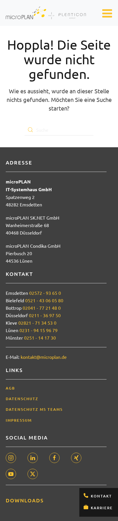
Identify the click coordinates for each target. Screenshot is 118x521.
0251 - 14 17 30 (40, 337)
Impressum (19, 420)
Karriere (102, 507)
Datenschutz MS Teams (34, 409)
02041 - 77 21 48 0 (42, 308)
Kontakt (101, 496)
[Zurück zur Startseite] (46, 12)
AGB (10, 388)
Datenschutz (22, 398)
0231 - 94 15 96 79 (38, 330)
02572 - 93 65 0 (45, 293)
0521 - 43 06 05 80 (44, 300)
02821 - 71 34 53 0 (37, 323)
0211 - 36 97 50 (45, 315)
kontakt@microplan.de (44, 357)
